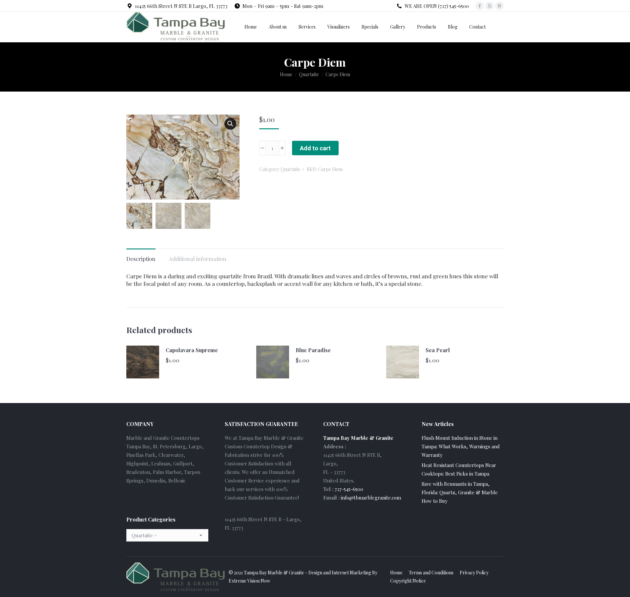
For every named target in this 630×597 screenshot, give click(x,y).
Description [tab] (141, 258)
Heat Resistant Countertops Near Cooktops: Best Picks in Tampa (459, 469)
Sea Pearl (438, 350)
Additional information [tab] (197, 258)
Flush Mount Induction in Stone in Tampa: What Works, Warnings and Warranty (461, 446)
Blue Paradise (313, 350)
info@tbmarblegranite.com (371, 497)
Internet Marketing (351, 572)
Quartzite (291, 169)
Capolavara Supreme (192, 350)
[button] (230, 124)
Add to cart (315, 148)
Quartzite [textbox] (144, 535)
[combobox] (167, 535)
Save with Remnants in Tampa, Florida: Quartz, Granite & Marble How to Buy (460, 492)
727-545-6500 (349, 489)
